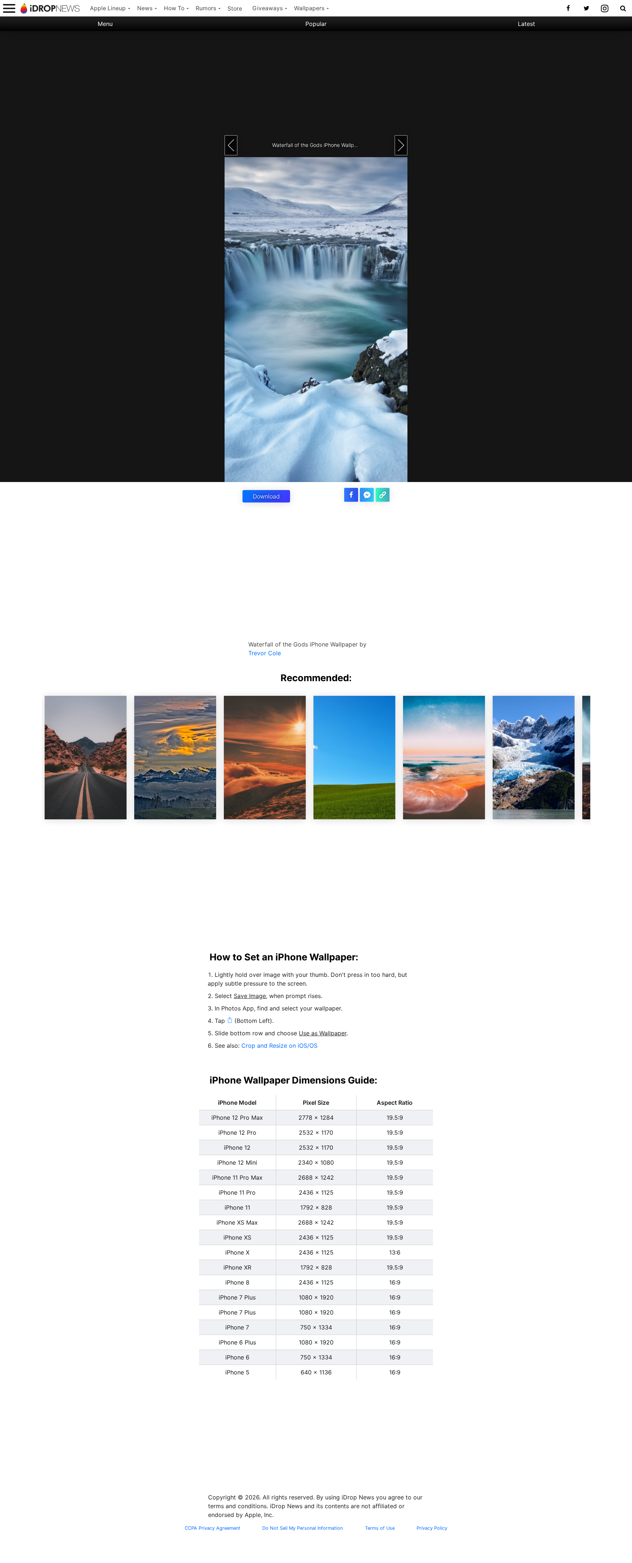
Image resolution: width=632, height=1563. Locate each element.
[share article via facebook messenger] (367, 495)
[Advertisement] (316, 82)
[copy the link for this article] (383, 495)
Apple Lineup (108, 8)
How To (174, 8)
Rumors (206, 8)
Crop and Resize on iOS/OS (279, 1045)
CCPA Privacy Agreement (212, 1528)
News (145, 8)
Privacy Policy (432, 1528)
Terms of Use (380, 1528)
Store (234, 8)
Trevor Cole (264, 653)
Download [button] (266, 496)
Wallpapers (309, 8)
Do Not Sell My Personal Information (302, 1528)
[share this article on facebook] (351, 495)
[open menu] (9, 8)
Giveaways (267, 8)
